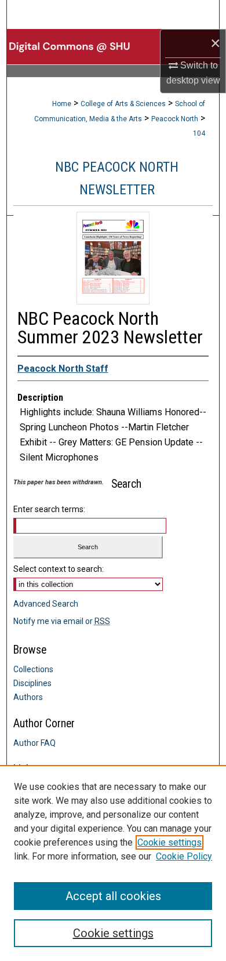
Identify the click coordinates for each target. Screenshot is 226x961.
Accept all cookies (113, 896)
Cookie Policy (184, 856)
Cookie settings (169, 842)
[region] (113, 863)
